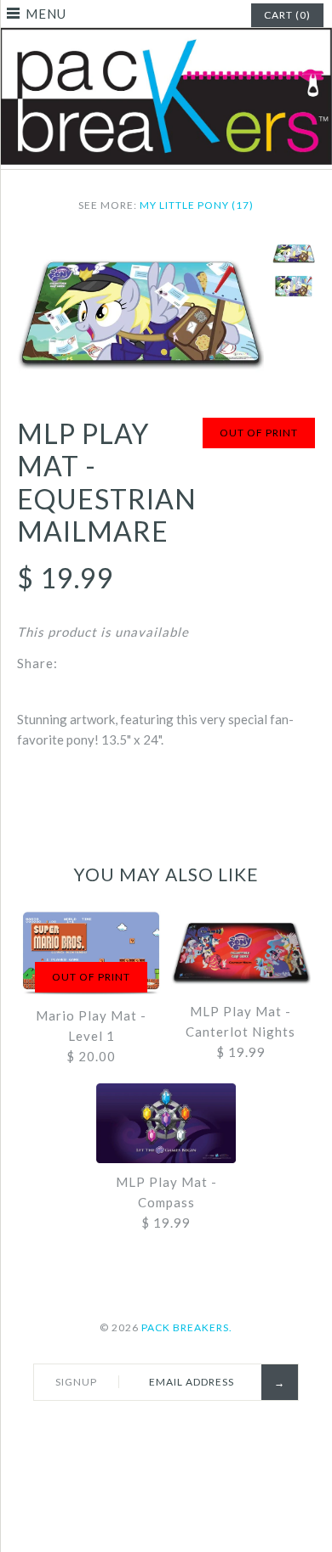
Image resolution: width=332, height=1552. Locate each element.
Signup (76, 1381)
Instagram (221, 1429)
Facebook (101, 1429)
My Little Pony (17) (197, 205)
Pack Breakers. (186, 1327)
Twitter (141, 1429)
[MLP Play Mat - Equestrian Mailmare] (140, 251)
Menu (46, 13)
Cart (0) (287, 14)
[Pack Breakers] (166, 38)
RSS (181, 1429)
